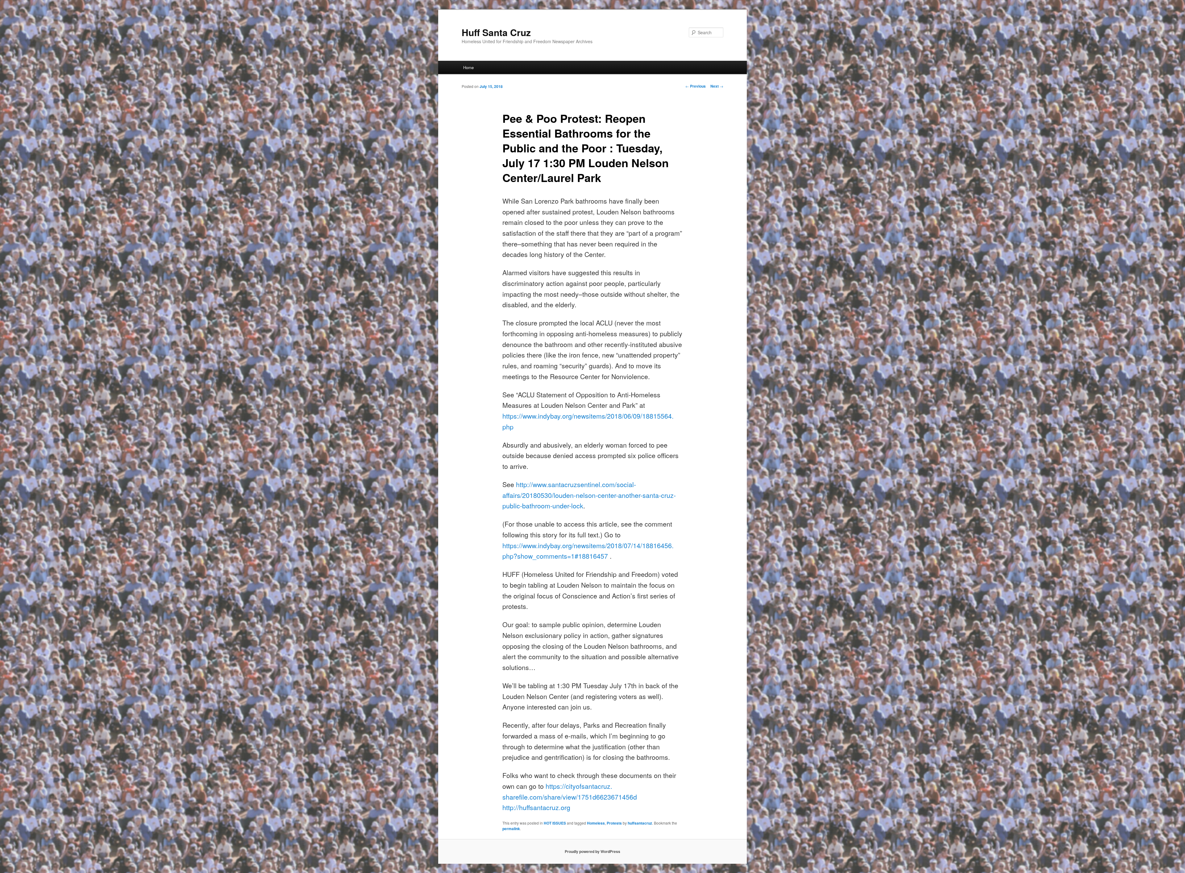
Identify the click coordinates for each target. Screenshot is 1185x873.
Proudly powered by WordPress (592, 851)
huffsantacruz (640, 823)
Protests (614, 823)
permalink (511, 828)
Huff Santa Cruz (496, 32)
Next (716, 86)
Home (468, 67)
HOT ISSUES (555, 823)
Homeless (596, 823)
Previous (695, 86)
